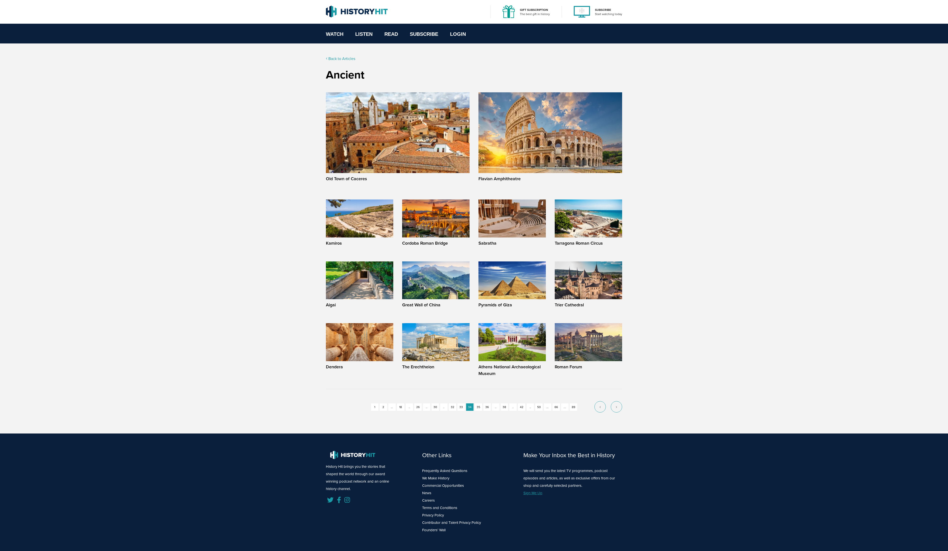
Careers (428, 500)
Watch (334, 34)
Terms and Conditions (439, 508)
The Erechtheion (418, 367)
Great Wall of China (421, 305)
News (426, 493)
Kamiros (334, 243)
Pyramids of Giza (495, 305)
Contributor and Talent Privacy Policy (451, 522)
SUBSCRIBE (603, 10)
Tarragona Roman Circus (579, 243)
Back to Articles (341, 58)
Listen (364, 34)
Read (391, 34)
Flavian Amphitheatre (499, 179)
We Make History (435, 478)
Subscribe (424, 34)
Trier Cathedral (569, 305)
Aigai (331, 305)
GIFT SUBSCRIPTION (534, 10)
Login (458, 34)
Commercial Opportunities (443, 485)
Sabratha (487, 243)
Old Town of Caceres (346, 179)
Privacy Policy (433, 515)
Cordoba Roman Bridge (425, 243)
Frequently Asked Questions (444, 470)
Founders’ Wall (434, 530)
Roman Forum (568, 367)
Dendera (334, 367)
